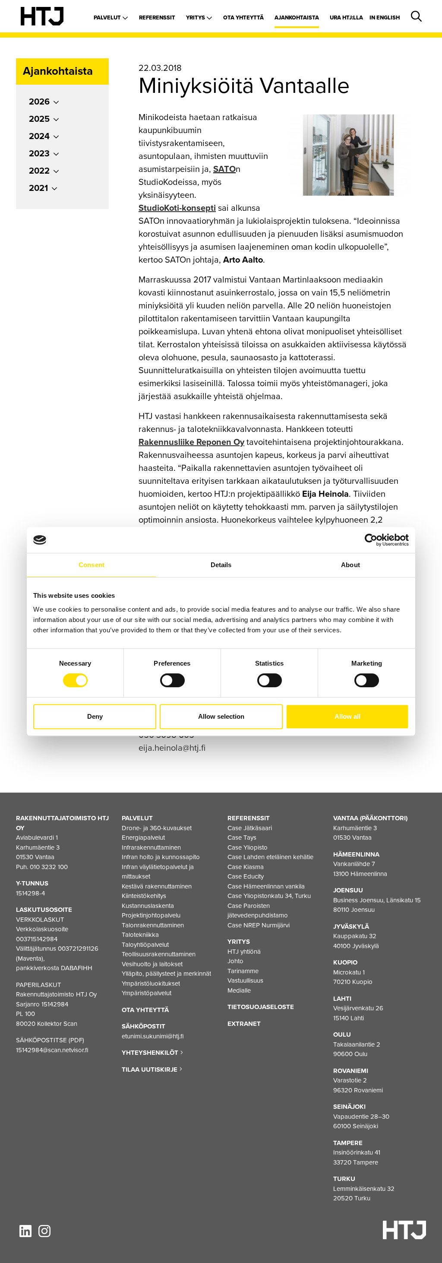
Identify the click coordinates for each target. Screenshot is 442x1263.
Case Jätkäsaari (249, 828)
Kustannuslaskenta (148, 906)
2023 (39, 154)
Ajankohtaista (297, 17)
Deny (95, 716)
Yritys (196, 17)
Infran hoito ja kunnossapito (161, 857)
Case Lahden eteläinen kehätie (270, 857)
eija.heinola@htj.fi (172, 748)
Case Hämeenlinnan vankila (266, 886)
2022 (39, 171)
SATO (224, 169)
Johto (235, 961)
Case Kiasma (245, 867)
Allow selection (221, 716)
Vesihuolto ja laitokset (152, 964)
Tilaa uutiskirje (150, 1069)
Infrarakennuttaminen (151, 847)
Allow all (347, 716)
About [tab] (350, 564)
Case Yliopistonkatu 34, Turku (269, 896)
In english (384, 17)
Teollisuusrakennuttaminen (159, 954)
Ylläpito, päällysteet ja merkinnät (166, 973)
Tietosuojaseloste (260, 1007)
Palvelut (108, 17)
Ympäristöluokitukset (151, 983)
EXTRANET (244, 1024)
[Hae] (414, 17)
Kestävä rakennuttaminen (157, 886)
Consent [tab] (91, 564)
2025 (39, 119)
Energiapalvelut (143, 837)
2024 (39, 136)
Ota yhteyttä (243, 17)
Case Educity (245, 876)
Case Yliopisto (247, 847)
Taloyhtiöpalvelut (145, 945)
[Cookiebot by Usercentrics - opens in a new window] (371, 539)
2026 (39, 102)
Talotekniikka (140, 935)
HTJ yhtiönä (244, 951)
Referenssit (157, 17)
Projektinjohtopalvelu (151, 915)
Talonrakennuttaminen (153, 925)
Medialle (239, 990)
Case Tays (241, 837)
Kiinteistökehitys (144, 896)
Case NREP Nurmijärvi (258, 925)
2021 (38, 188)
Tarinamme (243, 971)
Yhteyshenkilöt (151, 1053)
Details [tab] (221, 564)
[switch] (172, 680)
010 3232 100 (49, 867)
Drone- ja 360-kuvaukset (157, 828)
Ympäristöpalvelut (146, 993)
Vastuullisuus (245, 980)
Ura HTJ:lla (346, 17)
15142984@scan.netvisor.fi (52, 1050)
